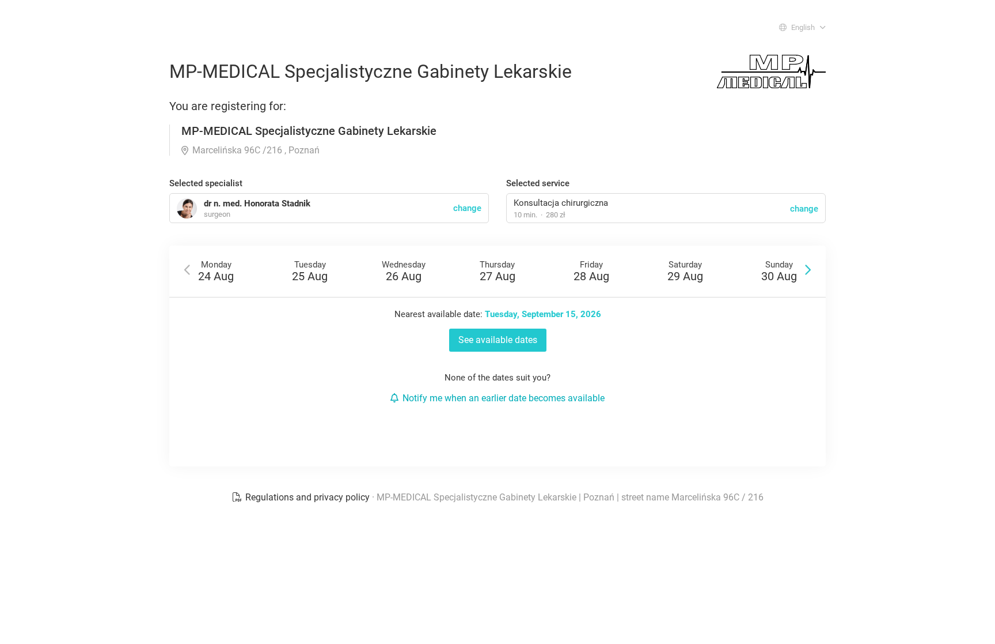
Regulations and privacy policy (307, 497)
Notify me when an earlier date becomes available (503, 398)
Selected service (537, 183)
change (804, 209)
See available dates (497, 339)
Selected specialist (205, 183)
